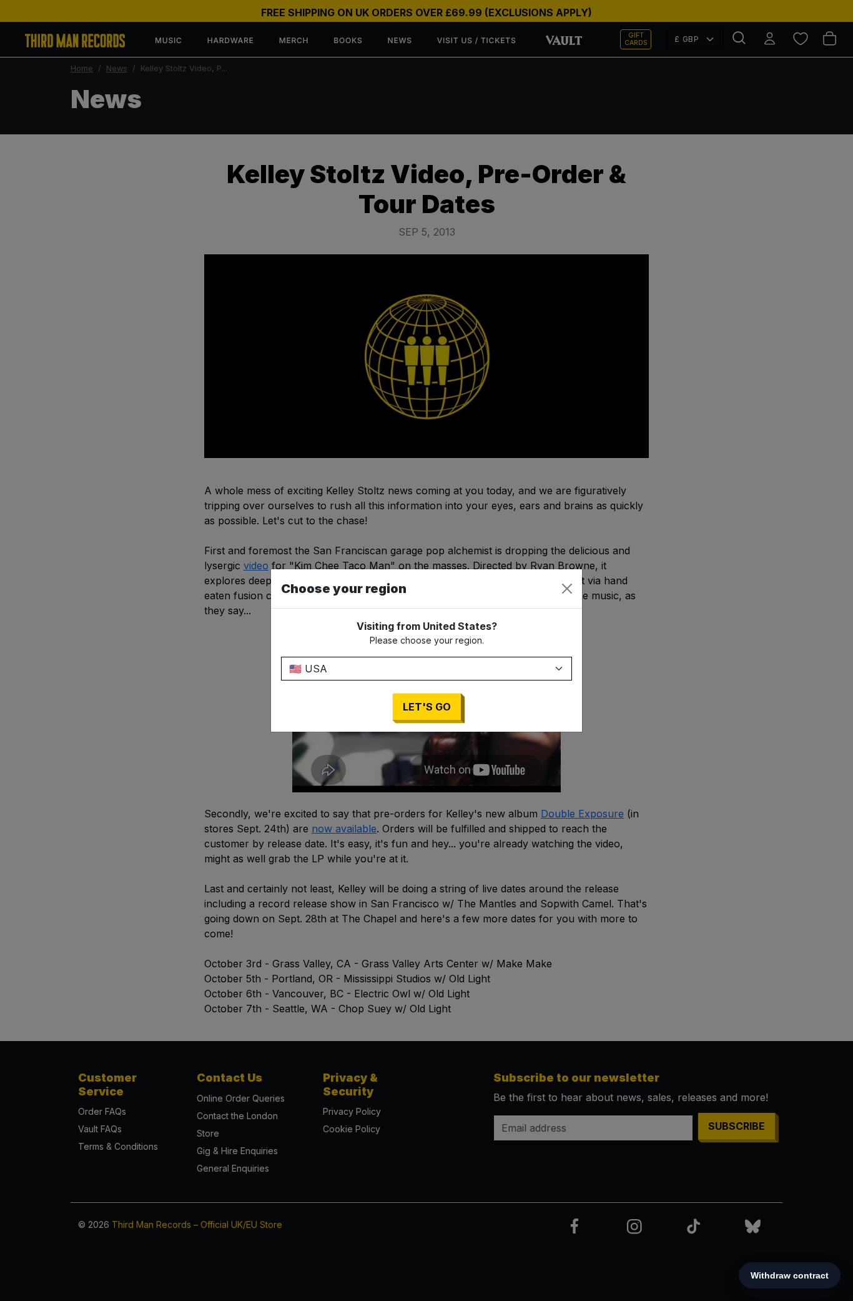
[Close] (567, 589)
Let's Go (427, 706)
